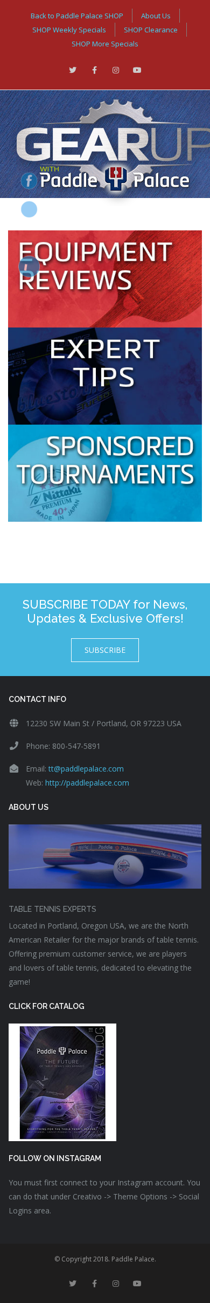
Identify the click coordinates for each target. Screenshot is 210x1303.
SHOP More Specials (105, 44)
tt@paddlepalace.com (86, 768)
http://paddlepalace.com (87, 782)
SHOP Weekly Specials (69, 30)
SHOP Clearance (151, 30)
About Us (156, 16)
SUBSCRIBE (105, 650)
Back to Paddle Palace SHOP (77, 16)
